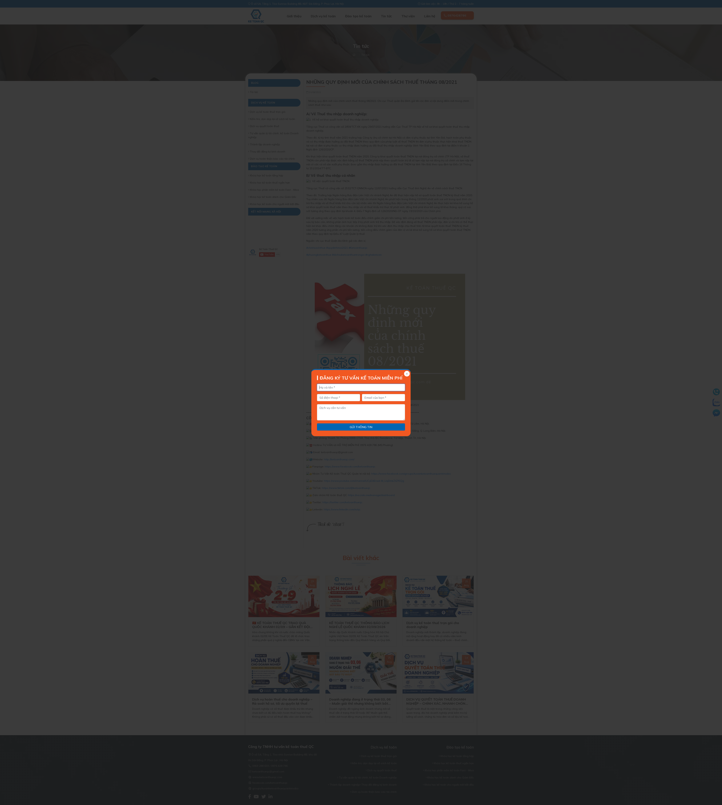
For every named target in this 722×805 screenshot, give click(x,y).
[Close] (406, 374)
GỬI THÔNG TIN (361, 427)
